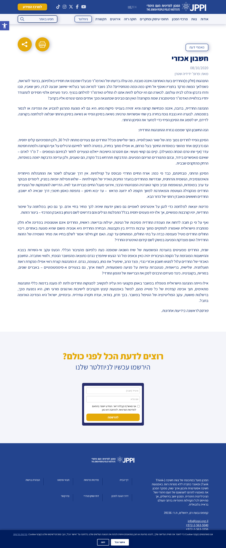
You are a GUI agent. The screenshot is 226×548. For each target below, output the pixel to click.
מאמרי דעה (196, 47)
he (130, 7)
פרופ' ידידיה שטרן (187, 73)
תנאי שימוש (63, 480)
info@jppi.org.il (198, 521)
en (135, 7)
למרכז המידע (32, 6)
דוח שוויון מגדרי (91, 496)
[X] (71, 7)
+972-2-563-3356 (197, 529)
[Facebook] (77, 7)
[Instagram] (64, 7)
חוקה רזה (130, 19)
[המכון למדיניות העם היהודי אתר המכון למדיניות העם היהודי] (176, 7)
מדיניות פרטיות (91, 480)
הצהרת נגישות (33, 480)
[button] (4, 25)
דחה (103, 542)
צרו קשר (65, 496)
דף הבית (124, 480)
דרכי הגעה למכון (120, 496)
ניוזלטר (83, 19)
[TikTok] (58, 7)
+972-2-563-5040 (197, 525)
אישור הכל (120, 542)
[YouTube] (83, 7)
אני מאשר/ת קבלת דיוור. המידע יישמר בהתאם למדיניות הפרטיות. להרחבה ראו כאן (114, 407)
